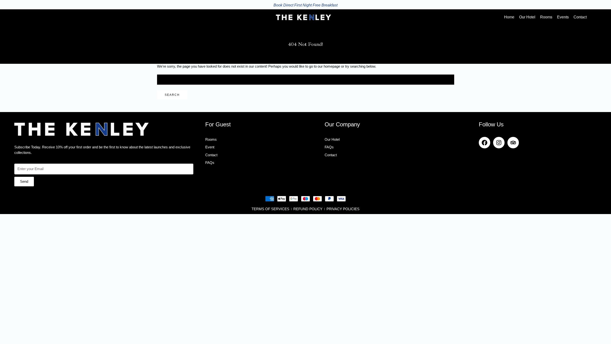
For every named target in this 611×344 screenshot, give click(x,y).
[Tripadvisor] (513, 142)
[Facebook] (484, 142)
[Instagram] (499, 142)
